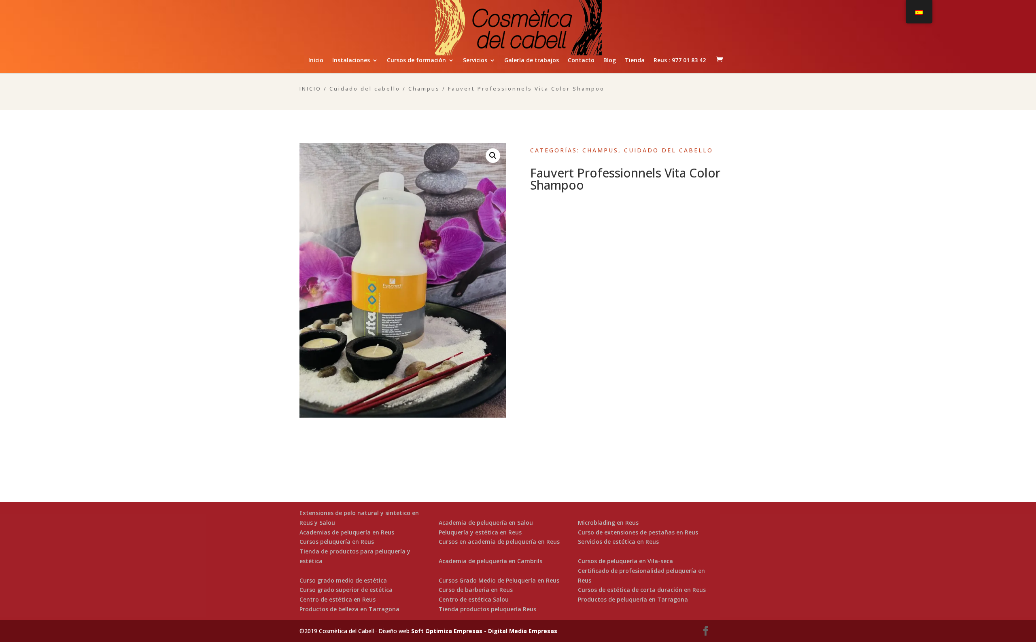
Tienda (635, 60)
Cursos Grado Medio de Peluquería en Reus (499, 580)
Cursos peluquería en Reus (336, 541)
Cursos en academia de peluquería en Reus (499, 541)
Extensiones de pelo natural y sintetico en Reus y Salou (359, 517)
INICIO (310, 88)
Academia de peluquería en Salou (486, 522)
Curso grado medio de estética (343, 580)
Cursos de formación (416, 60)
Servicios (475, 60)
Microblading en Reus (608, 522)
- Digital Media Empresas (519, 631)
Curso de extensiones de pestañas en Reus (638, 532)
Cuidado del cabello (364, 88)
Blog (609, 60)
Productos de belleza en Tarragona (349, 609)
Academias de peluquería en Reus (346, 532)
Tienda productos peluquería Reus (487, 609)
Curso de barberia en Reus (476, 589)
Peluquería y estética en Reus (480, 532)
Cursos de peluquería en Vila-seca (625, 561)
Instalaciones (351, 60)
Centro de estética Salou (474, 599)
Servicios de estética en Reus (618, 541)
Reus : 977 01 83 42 (680, 60)
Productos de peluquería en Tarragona (633, 599)
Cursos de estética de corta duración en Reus (642, 589)
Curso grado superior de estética (346, 589)
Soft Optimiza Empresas (446, 631)
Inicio (315, 60)
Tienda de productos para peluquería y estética (354, 556)
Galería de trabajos (531, 60)
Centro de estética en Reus (337, 599)
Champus (424, 88)
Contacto (581, 60)
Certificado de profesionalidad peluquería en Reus (641, 575)
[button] (493, 155)
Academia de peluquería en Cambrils (490, 561)
